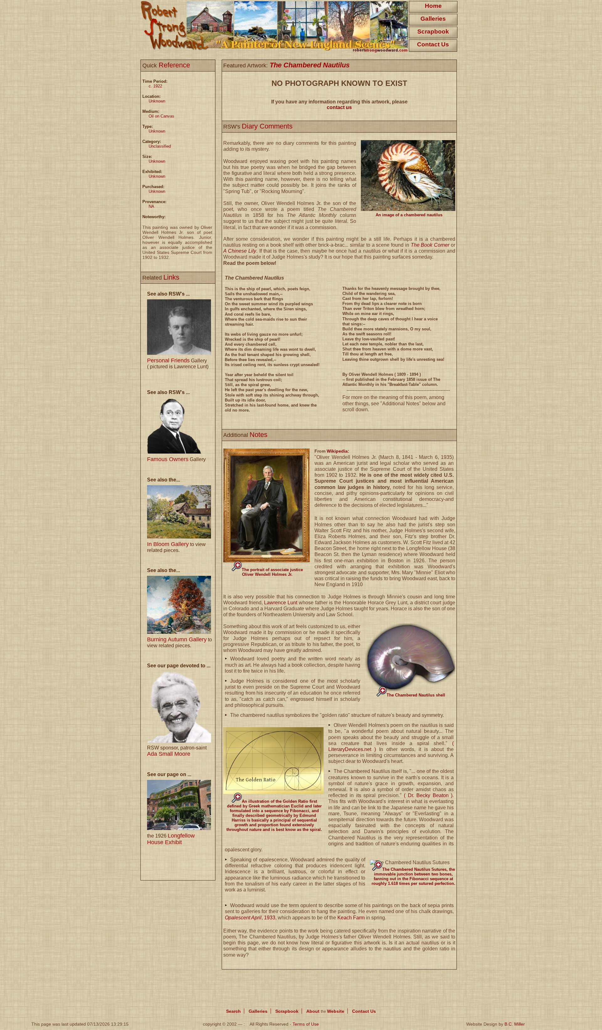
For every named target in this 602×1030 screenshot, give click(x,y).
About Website (325, 1011)
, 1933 (250, 917)
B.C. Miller (514, 1024)
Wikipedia (337, 451)
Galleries (433, 18)
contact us (339, 107)
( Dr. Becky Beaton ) (428, 795)
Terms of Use (306, 1024)
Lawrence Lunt (280, 602)
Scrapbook (433, 31)
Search (233, 1011)
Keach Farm (351, 917)
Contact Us (433, 44)
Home (433, 6)
